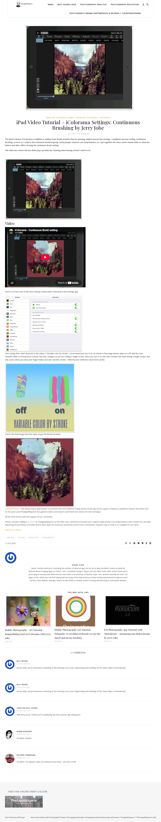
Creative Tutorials (56, 118)
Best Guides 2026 (66, 4)
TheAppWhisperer (13, 508)
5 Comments (83, 133)
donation (31, 521)
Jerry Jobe (12, 543)
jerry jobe (21, 537)
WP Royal (20, 817)
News (50, 4)
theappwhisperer (48, 537)
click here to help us (13, 530)
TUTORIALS (104, 118)
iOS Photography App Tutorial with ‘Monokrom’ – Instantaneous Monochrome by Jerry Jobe (127, 633)
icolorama (10, 537)
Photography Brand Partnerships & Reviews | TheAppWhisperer (105, 13)
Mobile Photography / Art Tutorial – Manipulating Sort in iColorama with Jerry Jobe (28, 634)
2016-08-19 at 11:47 (23, 758)
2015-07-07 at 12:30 (23, 734)
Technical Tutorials (86, 118)
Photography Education (125, 4)
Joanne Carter (33, 537)
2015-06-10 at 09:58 (23, 664)
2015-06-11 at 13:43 (23, 711)
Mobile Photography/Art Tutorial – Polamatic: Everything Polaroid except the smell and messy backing (78, 633)
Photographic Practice (93, 4)
